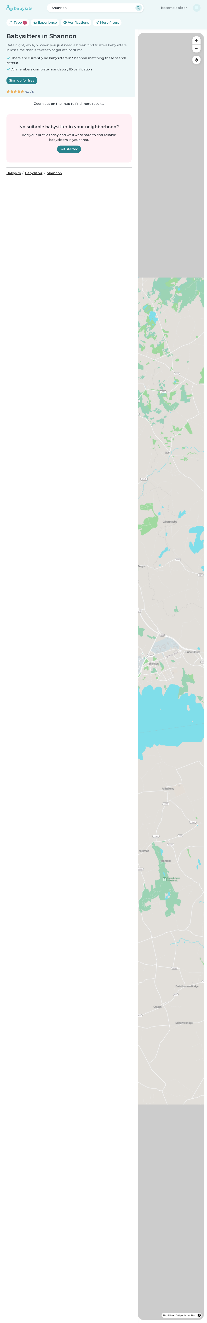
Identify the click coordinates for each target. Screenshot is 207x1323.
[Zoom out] (196, 48)
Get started (69, 149)
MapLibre (168, 1315)
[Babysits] (19, 8)
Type (19, 22)
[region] (171, 676)
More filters (109, 22)
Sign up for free (22, 80)
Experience (47, 22)
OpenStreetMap (187, 1315)
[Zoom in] (196, 40)
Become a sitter (174, 8)
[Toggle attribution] (199, 1315)
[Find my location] (196, 60)
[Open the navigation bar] (197, 8)
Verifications (78, 22)
